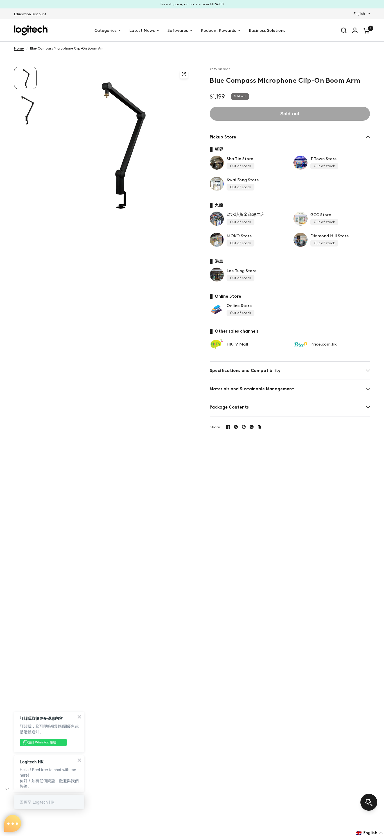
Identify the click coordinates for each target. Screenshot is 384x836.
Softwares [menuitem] (178, 30)
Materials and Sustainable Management (252, 388)
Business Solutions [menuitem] (267, 30)
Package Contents (229, 407)
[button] (369, 832)
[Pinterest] (243, 426)
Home (19, 48)
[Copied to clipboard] (259, 426)
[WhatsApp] (251, 426)
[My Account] (354, 30)
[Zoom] (184, 74)
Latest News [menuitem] (142, 30)
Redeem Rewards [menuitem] (218, 30)
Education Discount (30, 14)
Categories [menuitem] (105, 30)
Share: (215, 427)
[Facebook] (228, 426)
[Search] (343, 30)
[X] (235, 426)
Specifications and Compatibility (245, 370)
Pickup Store (223, 137)
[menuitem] (31, 14)
